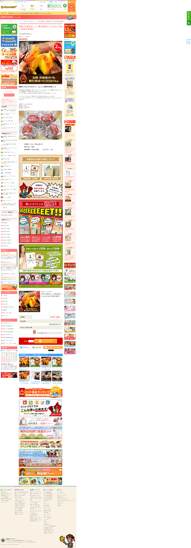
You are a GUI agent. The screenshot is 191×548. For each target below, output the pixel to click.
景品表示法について (48, 524)
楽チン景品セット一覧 (34, 495)
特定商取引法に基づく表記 (6, 498)
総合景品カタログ (33, 515)
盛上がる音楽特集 (18, 510)
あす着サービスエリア (6, 71)
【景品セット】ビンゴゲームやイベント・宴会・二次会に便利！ (36, 498)
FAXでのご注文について (8, 334)
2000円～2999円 (6, 231)
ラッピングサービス (61, 493)
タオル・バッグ (47, 514)
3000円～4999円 (6, 234)
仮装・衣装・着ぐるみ (34, 504)
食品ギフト (59, 505)
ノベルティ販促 (49, 489)
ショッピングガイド (7, 489)
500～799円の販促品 (48, 497)
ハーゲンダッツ (4, 101)
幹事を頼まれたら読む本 (20, 505)
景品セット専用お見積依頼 (8, 328)
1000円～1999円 (6, 228)
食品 (45, 502)
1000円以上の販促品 (48, 498)
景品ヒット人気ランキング (35, 493)
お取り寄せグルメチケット (62, 498)
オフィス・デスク (47, 507)
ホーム (2, 21)
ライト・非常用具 (47, 517)
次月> (15, 350)
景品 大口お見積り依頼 (7, 325)
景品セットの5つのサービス (35, 517)
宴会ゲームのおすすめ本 (20, 495)
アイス (14, 101)
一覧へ (9, 282)
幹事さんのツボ (20, 489)
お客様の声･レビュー (5, 495)
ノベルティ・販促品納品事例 (49, 526)
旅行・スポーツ (47, 515)
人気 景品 (3, 99)
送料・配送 (5, 301)
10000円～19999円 (7, 240)
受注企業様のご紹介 (48, 527)
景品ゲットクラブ (36, 489)
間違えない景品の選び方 (20, 503)
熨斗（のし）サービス (61, 495)
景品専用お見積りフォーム (35, 520)
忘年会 (10, 100)
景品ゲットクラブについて (35, 492)
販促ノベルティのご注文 (8, 340)
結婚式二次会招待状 (19, 507)
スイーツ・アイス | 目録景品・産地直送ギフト (25, 21)
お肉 (13, 100)
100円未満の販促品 (48, 492)
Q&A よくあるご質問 (7, 312)
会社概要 (50, 1)
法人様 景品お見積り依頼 (8, 331)
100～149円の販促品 (48, 493)
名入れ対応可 (46, 500)
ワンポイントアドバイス (20, 498)
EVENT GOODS (7, 17)
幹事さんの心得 (18, 497)
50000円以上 (5, 245)
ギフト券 (3, 103)
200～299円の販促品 (48, 495)
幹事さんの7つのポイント (20, 500)
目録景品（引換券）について (36, 519)
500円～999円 (6, 225)
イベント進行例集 (18, 509)
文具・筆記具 (46, 505)
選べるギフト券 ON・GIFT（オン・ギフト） (66, 500)
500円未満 (10, 101)
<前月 (3, 350)
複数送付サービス (61, 497)
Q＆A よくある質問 (5, 500)
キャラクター (46, 519)
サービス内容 (60, 492)
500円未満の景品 (33, 514)
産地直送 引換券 (4, 100)
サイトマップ (62, 1)
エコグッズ (46, 503)
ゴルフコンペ (46, 522)
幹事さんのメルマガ (19, 514)
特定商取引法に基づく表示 (8, 307)
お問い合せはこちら (7, 323)
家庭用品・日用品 (47, 510)
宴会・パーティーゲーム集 (20, 493)
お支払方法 (5, 298)
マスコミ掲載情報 (4, 497)
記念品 (45, 521)
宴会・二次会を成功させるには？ (21, 492)
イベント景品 (17, 17)
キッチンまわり (47, 509)
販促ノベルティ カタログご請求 (9, 343)
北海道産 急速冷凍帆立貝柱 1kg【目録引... (57, 383)
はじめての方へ (43, 1)
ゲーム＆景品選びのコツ (20, 502)
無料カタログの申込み (48, 533)
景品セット (8, 99)
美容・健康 (46, 512)
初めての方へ (3, 492)
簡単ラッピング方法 (19, 512)
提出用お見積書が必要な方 (8, 337)
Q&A (56, 1)
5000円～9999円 (6, 237)
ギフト (60, 489)
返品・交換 (5, 304)
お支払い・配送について (6, 493)
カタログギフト (60, 502)
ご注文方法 (5, 295)
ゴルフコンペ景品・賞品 (35, 506)
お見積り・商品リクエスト (49, 531)
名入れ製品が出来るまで (49, 529)
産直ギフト (59, 503)
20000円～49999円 (7, 243)
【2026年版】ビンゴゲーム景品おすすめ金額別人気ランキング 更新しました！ (26, 13)
